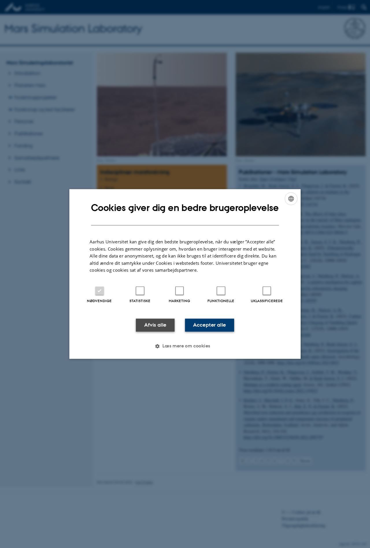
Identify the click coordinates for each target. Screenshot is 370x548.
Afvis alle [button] (155, 325)
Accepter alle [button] (209, 325)
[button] (185, 346)
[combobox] (291, 198)
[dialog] (185, 274)
